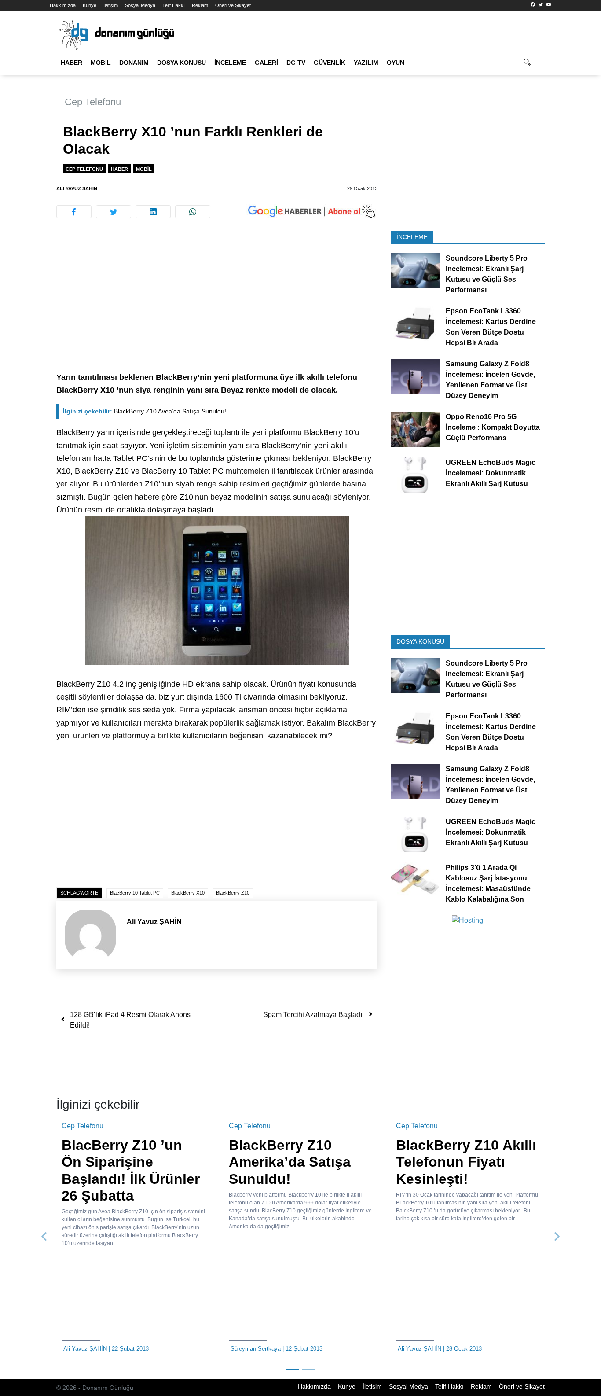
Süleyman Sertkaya (256, 1348)
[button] (44, 1237)
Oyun (395, 62)
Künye (89, 5)
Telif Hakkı (173, 5)
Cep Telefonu (93, 101)
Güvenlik (329, 62)
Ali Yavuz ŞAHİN (76, 188)
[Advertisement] (216, 306)
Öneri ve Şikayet (233, 5)
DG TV (295, 62)
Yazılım (366, 62)
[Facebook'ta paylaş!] (74, 212)
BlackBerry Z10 (232, 892)
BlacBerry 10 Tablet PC (135, 892)
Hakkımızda (63, 5)
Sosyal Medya (140, 5)
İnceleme (230, 62)
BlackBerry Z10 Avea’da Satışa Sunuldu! (144, 411)
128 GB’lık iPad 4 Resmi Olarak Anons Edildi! (130, 1020)
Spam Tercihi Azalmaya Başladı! (313, 1014)
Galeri (266, 62)
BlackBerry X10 (188, 892)
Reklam (200, 5)
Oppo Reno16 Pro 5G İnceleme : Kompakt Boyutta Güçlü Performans (493, 427)
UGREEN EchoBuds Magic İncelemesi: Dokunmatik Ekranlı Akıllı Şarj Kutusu (490, 473)
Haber (71, 62)
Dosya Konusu (181, 62)
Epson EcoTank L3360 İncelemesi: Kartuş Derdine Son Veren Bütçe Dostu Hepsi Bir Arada (491, 326)
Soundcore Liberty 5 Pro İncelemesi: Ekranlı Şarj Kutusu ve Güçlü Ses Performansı (487, 274)
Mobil (101, 62)
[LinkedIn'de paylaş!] (153, 212)
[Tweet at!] (113, 212)
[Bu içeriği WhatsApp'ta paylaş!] (193, 212)
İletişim (110, 5)
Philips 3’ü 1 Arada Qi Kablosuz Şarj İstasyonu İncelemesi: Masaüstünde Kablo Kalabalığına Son (488, 882)
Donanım (134, 62)
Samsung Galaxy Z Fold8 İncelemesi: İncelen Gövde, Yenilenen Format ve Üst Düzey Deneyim (490, 379)
